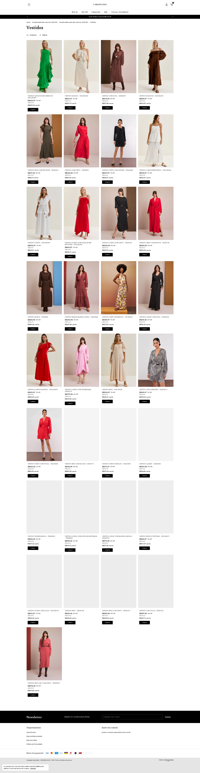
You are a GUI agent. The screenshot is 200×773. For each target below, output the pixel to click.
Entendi (33, 768)
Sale (105, 12)
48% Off (85, 12)
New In (75, 12)
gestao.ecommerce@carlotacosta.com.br (116, 732)
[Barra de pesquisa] (29, 5)
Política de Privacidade (34, 744)
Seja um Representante (34, 736)
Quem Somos (31, 732)
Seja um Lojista (32, 740)
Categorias (95, 12)
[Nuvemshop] (166, 761)
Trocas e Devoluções (119, 12)
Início (29, 22)
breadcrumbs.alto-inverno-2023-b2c (45, 22)
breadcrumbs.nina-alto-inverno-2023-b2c (73, 22)
